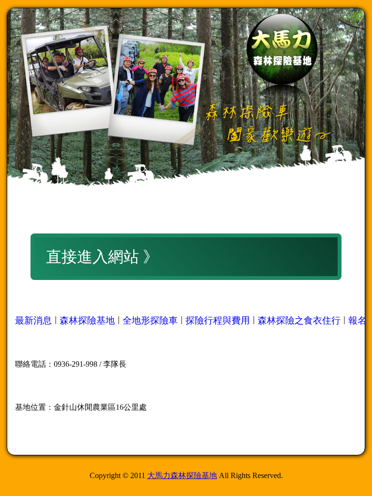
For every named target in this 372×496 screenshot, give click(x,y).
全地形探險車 (150, 320)
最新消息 (33, 320)
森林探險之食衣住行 (299, 320)
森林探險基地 (87, 320)
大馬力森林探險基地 (182, 475)
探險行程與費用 (218, 320)
